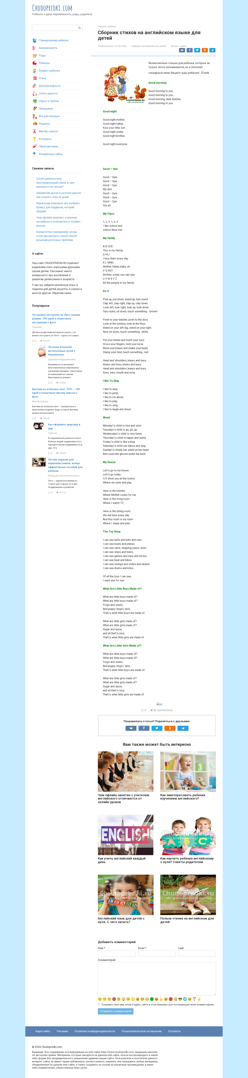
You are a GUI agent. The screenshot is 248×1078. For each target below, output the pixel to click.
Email (142, 948)
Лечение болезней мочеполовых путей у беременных (61, 351)
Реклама (62, 1031)
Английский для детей (154, 46)
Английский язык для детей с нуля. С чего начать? (121, 920)
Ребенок (44, 63)
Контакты (174, 1031)
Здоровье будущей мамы (62, 359)
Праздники (46, 108)
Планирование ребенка (53, 40)
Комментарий (106, 960)
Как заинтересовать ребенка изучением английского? (182, 797)
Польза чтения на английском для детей (187, 920)
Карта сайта (42, 1031)
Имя (101, 948)
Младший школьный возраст (64, 475)
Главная (52, 433)
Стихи (42, 78)
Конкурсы (45, 138)
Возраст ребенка (49, 70)
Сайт (181, 948)
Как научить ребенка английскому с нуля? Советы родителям (187, 860)
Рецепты (44, 123)
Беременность (48, 48)
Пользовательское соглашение (142, 1031)
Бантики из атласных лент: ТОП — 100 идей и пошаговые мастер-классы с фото (56, 393)
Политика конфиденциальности (95, 1031)
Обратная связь (48, 146)
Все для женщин (49, 116)
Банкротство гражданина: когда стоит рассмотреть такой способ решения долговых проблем (56, 236)
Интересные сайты (51, 154)
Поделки (37, 327)
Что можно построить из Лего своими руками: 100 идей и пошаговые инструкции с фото (56, 318)
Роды (42, 55)
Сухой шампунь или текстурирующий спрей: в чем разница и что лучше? (55, 182)
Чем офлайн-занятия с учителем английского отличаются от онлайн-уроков (123, 798)
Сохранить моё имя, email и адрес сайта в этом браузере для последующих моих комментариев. (158, 1004)
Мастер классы (48, 131)
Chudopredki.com (52, 8)
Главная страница (107, 26)
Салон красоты (48, 93)
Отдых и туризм (49, 101)
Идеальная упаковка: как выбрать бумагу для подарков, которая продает (58, 207)
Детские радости (49, 85)
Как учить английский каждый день (122, 860)
